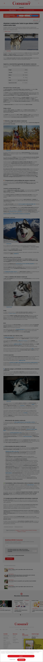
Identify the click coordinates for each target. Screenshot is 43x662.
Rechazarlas (21, 659)
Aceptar (21, 656)
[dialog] (21, 655)
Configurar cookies (12, 659)
